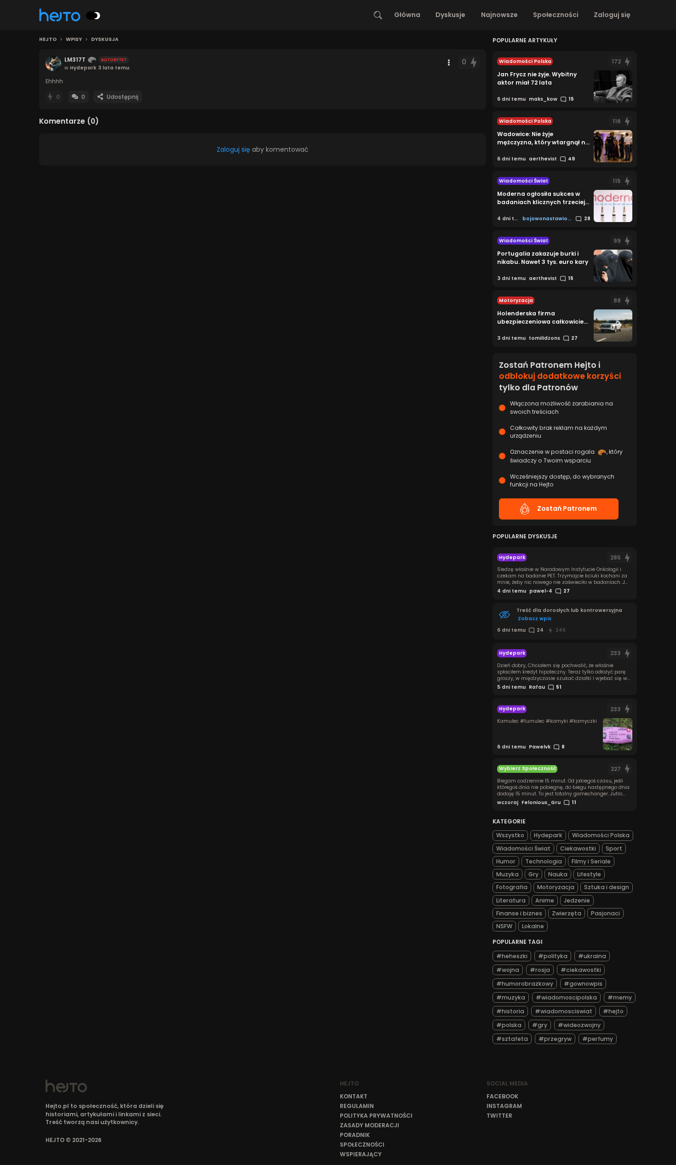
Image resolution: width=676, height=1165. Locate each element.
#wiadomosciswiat (563, 1011)
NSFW (504, 926)
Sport (614, 848)
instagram (504, 1106)
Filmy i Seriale (591, 861)
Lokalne (533, 926)
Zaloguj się (612, 14)
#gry (539, 1025)
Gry (533, 874)
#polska (508, 1025)
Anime (544, 900)
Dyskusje (450, 14)
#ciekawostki (581, 970)
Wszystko (510, 835)
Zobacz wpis (534, 618)
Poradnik (355, 1135)
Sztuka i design (606, 887)
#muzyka (510, 997)
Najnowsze (499, 14)
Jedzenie (577, 900)
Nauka (557, 874)
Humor (506, 861)
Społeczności (556, 14)
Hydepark (548, 835)
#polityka (552, 956)
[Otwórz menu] (448, 62)
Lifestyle (589, 874)
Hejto (48, 39)
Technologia (543, 861)
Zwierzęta (566, 913)
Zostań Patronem (567, 508)
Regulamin (357, 1106)
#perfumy (597, 1039)
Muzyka (507, 874)
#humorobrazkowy (524, 984)
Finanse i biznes (519, 913)
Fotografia (511, 887)
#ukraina (592, 956)
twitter (499, 1115)
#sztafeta (512, 1039)
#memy (619, 997)
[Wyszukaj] (378, 15)
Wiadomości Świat (523, 848)
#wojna (507, 970)
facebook (502, 1096)
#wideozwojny (579, 1025)
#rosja (540, 970)
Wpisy (74, 39)
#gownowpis (583, 984)
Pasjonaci (605, 913)
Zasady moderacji (369, 1125)
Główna (407, 14)
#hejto (613, 1011)
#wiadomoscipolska (566, 997)
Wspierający (361, 1154)
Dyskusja (105, 39)
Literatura (511, 900)
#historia (510, 1011)
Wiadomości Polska (601, 835)
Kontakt (353, 1096)
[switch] (93, 15)
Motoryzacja (555, 887)
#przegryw (555, 1039)
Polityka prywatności (376, 1115)
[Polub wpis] (474, 62)
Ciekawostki (578, 848)
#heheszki (511, 956)
